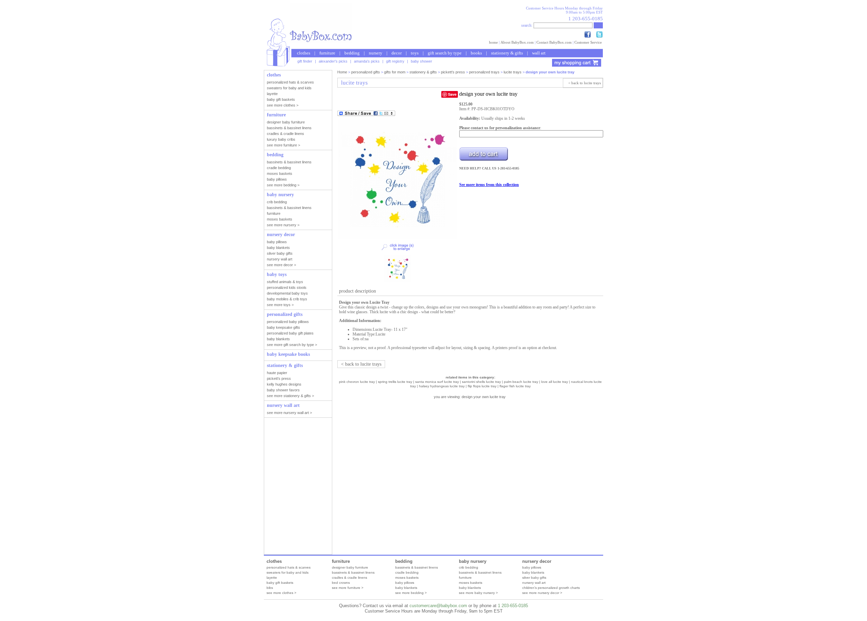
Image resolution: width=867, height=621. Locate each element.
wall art (539, 52)
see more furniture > (347, 588)
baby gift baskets (280, 582)
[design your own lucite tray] (397, 237)
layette (272, 577)
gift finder (304, 61)
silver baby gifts (534, 577)
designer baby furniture (350, 567)
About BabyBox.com (517, 42)
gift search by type (445, 52)
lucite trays (513, 72)
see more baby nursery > (478, 593)
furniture (327, 52)
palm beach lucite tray (521, 382)
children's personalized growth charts (551, 588)
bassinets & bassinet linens (353, 572)
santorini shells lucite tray (481, 382)
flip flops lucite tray (482, 386)
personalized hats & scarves (289, 567)
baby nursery (472, 561)
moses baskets (407, 577)
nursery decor (536, 561)
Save (452, 94)
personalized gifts (365, 72)
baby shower (421, 61)
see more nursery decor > (542, 593)
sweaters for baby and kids (288, 572)
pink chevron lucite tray (357, 382)
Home (342, 72)
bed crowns (341, 582)
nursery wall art (534, 582)
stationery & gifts (507, 52)
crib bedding (468, 567)
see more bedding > (411, 593)
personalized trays (484, 72)
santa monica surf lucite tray (437, 382)
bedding (352, 52)
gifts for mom (394, 72)
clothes (303, 52)
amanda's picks (367, 61)
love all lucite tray (554, 382)
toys (415, 52)
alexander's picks (333, 61)
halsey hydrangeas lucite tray (442, 386)
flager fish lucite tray (515, 386)
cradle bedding (407, 572)
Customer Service (588, 42)
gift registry (395, 61)
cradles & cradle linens (349, 577)
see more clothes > (281, 593)
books (476, 52)
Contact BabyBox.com (554, 42)
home (493, 42)
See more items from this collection (489, 184)
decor (397, 52)
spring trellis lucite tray (395, 382)
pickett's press (453, 72)
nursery (375, 52)
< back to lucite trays (584, 83)
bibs (270, 588)
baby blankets (406, 588)
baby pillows (404, 582)
